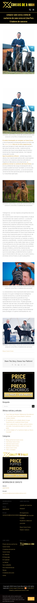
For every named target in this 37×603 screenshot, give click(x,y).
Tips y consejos (10, 449)
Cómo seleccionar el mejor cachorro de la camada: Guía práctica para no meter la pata (19, 426)
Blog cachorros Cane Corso (14, 440)
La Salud (5, 562)
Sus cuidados (7, 565)
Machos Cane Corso (12, 444)
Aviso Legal (13, 588)
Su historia (6, 554)
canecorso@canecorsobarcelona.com (14, 493)
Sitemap (20, 588)
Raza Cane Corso (8, 351)
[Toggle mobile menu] (33, 10)
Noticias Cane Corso (12, 446)
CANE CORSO (10, 418)
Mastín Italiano (24, 530)
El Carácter (6, 560)
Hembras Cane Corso (13, 442)
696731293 (6, 488)
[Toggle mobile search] (30, 10)
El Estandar (6, 557)
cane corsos (8, 144)
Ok (31, 599)
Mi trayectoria (24, 513)
